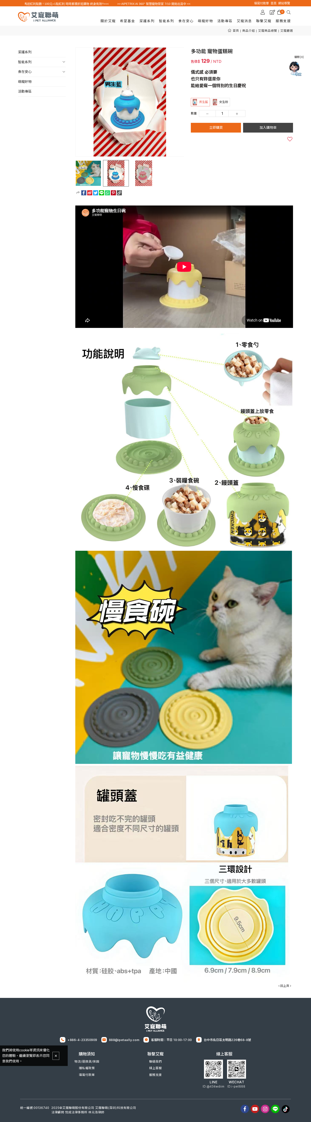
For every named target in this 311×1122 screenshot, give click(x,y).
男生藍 (203, 102)
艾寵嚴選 (286, 30)
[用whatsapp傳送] (107, 192)
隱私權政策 (87, 1068)
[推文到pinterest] (113, 192)
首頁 (236, 30)
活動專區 (25, 91)
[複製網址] (119, 192)
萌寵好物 (25, 81)
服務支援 (155, 1075)
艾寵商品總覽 (267, 30)
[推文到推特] (95, 192)
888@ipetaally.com (124, 1040)
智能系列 (25, 62)
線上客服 (155, 1068)
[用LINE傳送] (101, 192)
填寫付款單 (87, 1075)
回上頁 (284, 986)
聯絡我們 (155, 1061)
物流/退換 (83, 1061)
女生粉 (223, 102)
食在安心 (25, 72)
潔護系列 (25, 52)
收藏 (290, 139)
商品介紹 (248, 30)
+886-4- (74, 1040)
